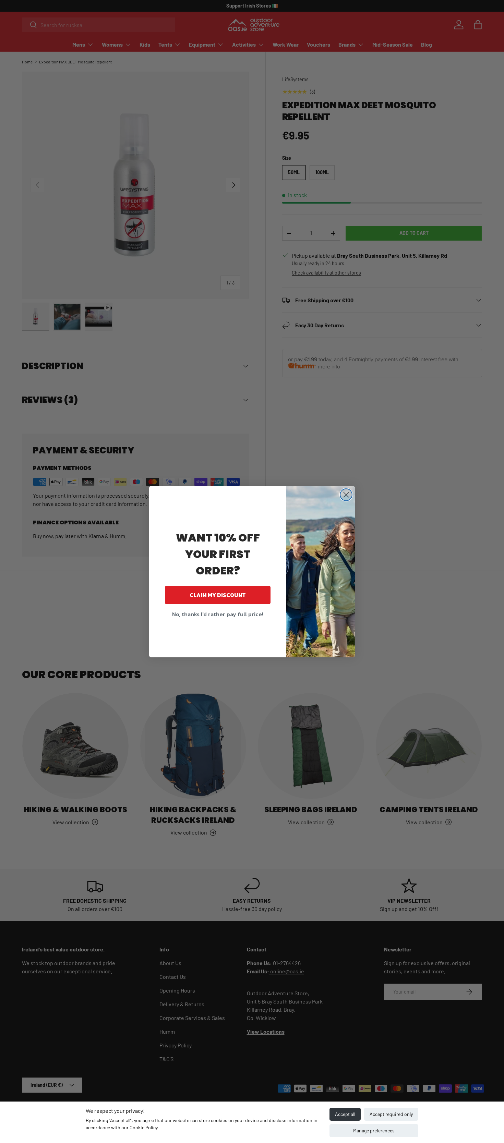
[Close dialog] (346, 495)
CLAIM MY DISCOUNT (218, 595)
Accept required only (391, 1114)
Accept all (345, 1114)
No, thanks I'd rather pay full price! (217, 614)
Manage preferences (374, 1130)
